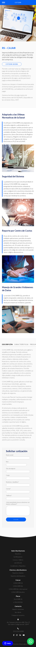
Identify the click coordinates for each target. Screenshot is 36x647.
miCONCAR (18, 563)
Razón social (9, 455)
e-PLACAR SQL (18, 602)
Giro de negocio (10, 468)
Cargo (8, 475)
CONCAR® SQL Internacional (18, 589)
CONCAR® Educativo (18, 592)
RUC (7, 462)
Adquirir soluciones (18, 609)
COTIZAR (18, 2)
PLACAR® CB (18, 599)
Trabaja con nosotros (18, 615)
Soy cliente (18, 612)
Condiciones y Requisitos (18, 566)
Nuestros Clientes (18, 573)
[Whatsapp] (30, 641)
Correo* (8, 489)
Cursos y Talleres (18, 560)
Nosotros (18, 554)
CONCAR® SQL (18, 586)
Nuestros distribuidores (18, 576)
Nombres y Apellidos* (12, 482)
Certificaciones (18, 557)
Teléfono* (9, 495)
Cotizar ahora (12, 64)
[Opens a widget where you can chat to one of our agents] (7, 643)
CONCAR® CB (18, 583)
